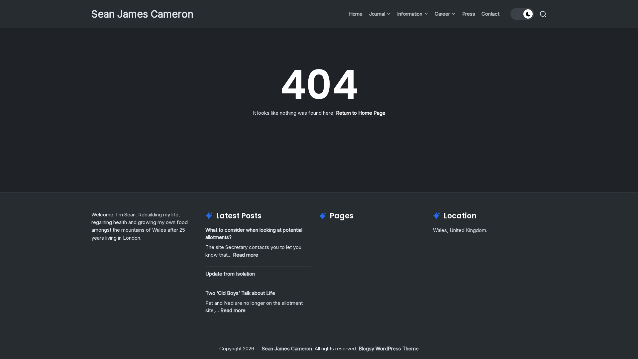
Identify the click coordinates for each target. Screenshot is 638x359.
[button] (522, 14)
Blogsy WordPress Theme (389, 348)
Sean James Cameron (142, 14)
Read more (245, 255)
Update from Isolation (230, 274)
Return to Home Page (360, 113)
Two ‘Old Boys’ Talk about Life (240, 293)
